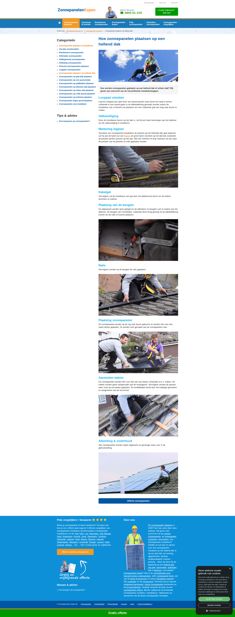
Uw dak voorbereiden (69, 49)
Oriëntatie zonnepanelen (70, 56)
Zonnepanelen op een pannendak (74, 80)
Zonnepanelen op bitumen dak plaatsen (77, 87)
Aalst (59, 536)
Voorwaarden (86, 604)
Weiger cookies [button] (214, 605)
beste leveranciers (138, 579)
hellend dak (169, 565)
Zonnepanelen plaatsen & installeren (76, 46)
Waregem (73, 542)
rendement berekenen (133, 584)
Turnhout (102, 536)
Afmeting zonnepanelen (70, 63)
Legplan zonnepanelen (69, 70)
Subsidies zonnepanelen (153, 23)
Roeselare (92, 536)
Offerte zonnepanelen (138, 501)
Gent (81, 534)
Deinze (68, 545)
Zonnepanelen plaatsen (71, 23)
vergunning (148, 581)
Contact (124, 604)
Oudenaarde (62, 542)
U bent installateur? (144, 604)
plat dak (151, 567)
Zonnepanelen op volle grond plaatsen (77, 94)
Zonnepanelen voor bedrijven (73, 104)
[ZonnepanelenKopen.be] (77, 10)
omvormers (163, 539)
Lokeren (70, 539)
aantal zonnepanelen (154, 584)
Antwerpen (67, 536)
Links (132, 604)
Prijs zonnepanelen (135, 23)
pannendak (161, 567)
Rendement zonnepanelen (101, 23)
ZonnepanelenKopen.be (74, 31)
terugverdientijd (133, 587)
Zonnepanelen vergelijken (170, 23)
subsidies (132, 581)
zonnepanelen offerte (133, 590)
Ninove (84, 539)
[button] (214, 610)
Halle (107, 542)
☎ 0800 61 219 (131, 12)
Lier (86, 534)
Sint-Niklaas (105, 534)
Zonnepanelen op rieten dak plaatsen (76, 90)
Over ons (162, 3)
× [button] (230, 569)
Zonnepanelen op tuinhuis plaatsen (75, 97)
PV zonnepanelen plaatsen (160, 525)
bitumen (157, 570)
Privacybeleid (112, 604)
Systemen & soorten (86, 23)
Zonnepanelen (149, 3)
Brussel (91, 539)
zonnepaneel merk (165, 576)
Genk (83, 536)
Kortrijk (77, 536)
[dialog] (214, 590)
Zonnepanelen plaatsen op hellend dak (77, 73)
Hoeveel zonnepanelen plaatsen (74, 66)
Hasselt (100, 539)
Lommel (60, 545)
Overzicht (174, 3)
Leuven (100, 542)
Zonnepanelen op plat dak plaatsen (75, 77)
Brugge (92, 542)
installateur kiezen (164, 579)
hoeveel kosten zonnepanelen (137, 576)
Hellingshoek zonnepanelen (72, 59)
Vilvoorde (61, 539)
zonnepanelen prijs (161, 573)
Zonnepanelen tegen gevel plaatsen (75, 101)
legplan (127, 136)
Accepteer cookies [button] (214, 599)
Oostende (83, 542)
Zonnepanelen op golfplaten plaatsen (76, 83)
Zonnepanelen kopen (118, 23)
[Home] (59, 23)
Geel (77, 539)
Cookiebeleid (99, 604)
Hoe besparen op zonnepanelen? (74, 121)
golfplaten (172, 567)
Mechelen (94, 534)
